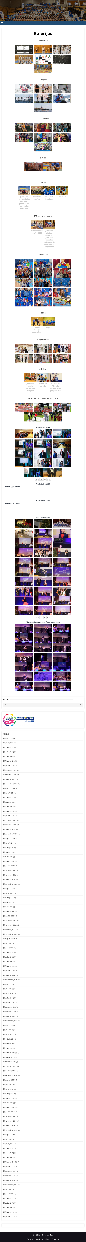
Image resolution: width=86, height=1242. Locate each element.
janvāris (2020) (10, 1057)
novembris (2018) (11, 1121)
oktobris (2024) (10, 829)
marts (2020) (9, 1048)
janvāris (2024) (10, 866)
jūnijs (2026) (9, 743)
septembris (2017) (11, 1185)
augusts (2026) (10, 738)
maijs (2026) (9, 747)
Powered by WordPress (35, 1239)
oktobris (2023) (10, 879)
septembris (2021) (11, 980)
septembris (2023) (11, 884)
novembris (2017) (11, 1176)
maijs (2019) (9, 1094)
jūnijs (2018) (9, 1144)
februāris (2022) (10, 966)
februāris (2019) (10, 1107)
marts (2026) (9, 756)
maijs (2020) (9, 1039)
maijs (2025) (9, 797)
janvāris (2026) (10, 766)
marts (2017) (9, 1207)
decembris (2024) (11, 820)
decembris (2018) (11, 1116)
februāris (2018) (10, 1162)
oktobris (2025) (10, 779)
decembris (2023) (11, 870)
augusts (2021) (10, 984)
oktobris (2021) (10, 975)
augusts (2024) (10, 838)
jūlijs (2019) (9, 1085)
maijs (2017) (9, 1198)
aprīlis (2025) (9, 802)
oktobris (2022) (10, 930)
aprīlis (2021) (9, 998)
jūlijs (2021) (9, 989)
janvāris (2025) (10, 816)
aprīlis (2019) (9, 1098)
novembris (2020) (11, 1012)
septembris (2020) (11, 1021)
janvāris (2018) (10, 1167)
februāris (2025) (10, 811)
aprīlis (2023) (9, 902)
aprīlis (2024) (9, 852)
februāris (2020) (10, 1053)
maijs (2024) (9, 848)
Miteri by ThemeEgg (52, 1239)
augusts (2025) (10, 788)
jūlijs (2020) (9, 1030)
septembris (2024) (11, 834)
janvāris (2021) (10, 1003)
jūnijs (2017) (9, 1194)
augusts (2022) (10, 939)
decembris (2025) (11, 770)
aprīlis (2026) (9, 752)
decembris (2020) (11, 1007)
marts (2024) (9, 857)
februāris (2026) (10, 761)
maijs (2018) (9, 1148)
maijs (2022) (9, 952)
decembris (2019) (11, 1062)
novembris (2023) (11, 875)
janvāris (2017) (10, 1217)
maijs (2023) (9, 898)
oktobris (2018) (10, 1125)
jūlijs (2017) (9, 1189)
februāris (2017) (10, 1212)
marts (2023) (9, 907)
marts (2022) (9, 961)
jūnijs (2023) (9, 893)
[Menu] (2, 23)
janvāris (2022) (10, 971)
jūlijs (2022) (9, 943)
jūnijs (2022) (9, 948)
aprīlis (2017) (9, 1203)
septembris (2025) (11, 784)
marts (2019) (9, 1103)
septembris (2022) (11, 934)
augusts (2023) (10, 889)
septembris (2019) (11, 1075)
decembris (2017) (11, 1171)
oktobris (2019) (10, 1071)
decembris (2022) (11, 920)
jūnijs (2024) (9, 843)
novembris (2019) (11, 1066)
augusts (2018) (10, 1135)
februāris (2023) (10, 911)
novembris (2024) (11, 825)
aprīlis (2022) (9, 957)
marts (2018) (9, 1157)
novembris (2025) (11, 775)
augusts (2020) (10, 1025)
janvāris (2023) (10, 916)
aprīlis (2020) (9, 1043)
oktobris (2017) (10, 1180)
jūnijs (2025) (9, 793)
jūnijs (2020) (9, 1034)
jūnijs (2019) (9, 1089)
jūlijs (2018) (9, 1139)
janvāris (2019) (10, 1112)
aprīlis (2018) (9, 1153)
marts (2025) (9, 807)
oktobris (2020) (10, 1016)
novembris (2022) (11, 925)
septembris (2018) (11, 1130)
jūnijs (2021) (9, 993)
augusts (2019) (10, 1080)
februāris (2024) (10, 861)
